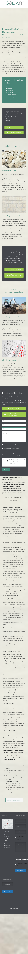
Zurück (20, 806)
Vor (23, 806)
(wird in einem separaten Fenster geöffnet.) (13, 445)
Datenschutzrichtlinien (16, 906)
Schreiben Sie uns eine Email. (13, 800)
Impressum (9, 906)
